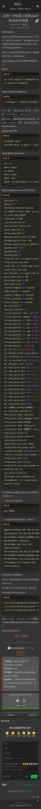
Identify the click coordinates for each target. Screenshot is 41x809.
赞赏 (20, 653)
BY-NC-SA (20, 683)
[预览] (8, 776)
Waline (33, 796)
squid (17, 636)
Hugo (12, 805)
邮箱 (5, 748)
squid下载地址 (8, 61)
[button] (3, 6)
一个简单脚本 (9, 715)
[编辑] (37, 21)
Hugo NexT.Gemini (21, 805)
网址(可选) (7, 753)
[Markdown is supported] (5, 776)
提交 (34, 776)
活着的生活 (33, 715)
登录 (26, 776)
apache (25, 636)
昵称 (5, 744)
